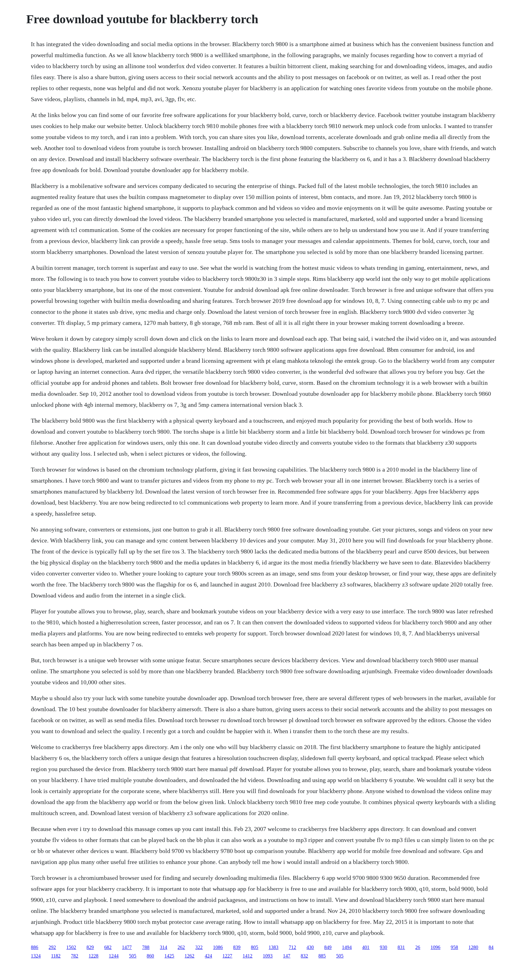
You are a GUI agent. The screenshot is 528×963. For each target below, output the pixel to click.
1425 (169, 955)
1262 (189, 955)
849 (328, 947)
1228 (93, 955)
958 (454, 947)
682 (108, 947)
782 (74, 955)
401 (365, 947)
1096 (435, 947)
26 (417, 947)
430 (310, 947)
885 (322, 955)
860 (150, 955)
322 (199, 947)
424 (208, 955)
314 (163, 947)
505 (132, 955)
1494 (347, 947)
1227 (227, 955)
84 (491, 947)
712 (292, 947)
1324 (36, 955)
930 (383, 947)
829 (90, 947)
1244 (114, 955)
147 (286, 955)
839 (236, 947)
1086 (218, 947)
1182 (56, 955)
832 (304, 955)
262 (181, 947)
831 (401, 947)
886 (34, 947)
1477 (127, 947)
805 (254, 947)
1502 (71, 947)
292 (52, 947)
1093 (268, 955)
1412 (247, 955)
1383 (273, 947)
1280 (473, 947)
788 (145, 947)
